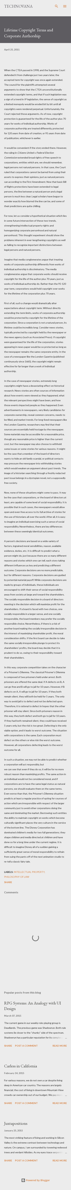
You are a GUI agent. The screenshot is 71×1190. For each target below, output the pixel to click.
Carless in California (20, 1066)
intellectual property (29, 871)
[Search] (56, 6)
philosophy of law (16, 876)
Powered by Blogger (37, 1180)
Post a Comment (26, 1045)
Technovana (18, 6)
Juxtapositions (15, 1123)
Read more (60, 1045)
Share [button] (8, 882)
